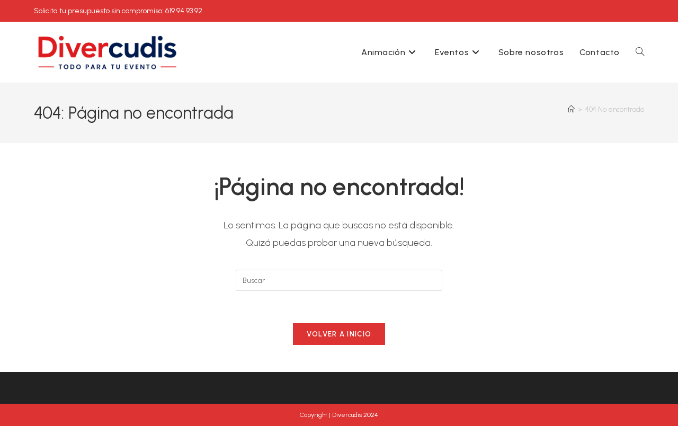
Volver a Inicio (339, 334)
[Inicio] (571, 109)
